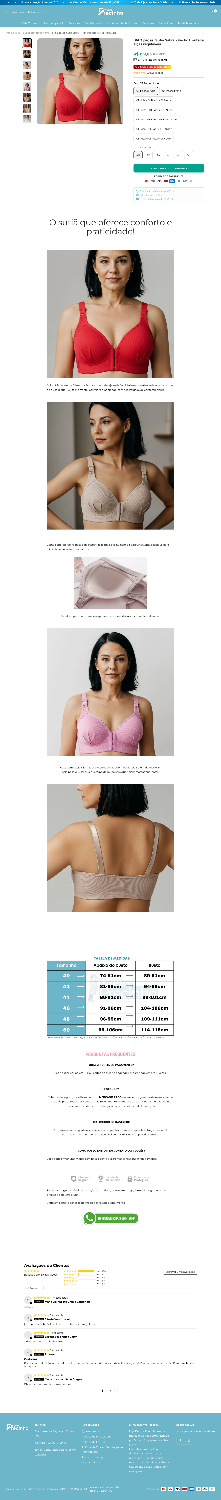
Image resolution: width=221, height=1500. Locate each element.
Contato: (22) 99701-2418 (50, 1442)
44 (158, 155)
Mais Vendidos (91, 1462)
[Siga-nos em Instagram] (189, 1440)
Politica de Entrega (94, 1442)
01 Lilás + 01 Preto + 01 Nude (153, 100)
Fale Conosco (30, 23)
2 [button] (106, 1390)
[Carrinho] (213, 12)
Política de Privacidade (96, 1436)
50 (188, 155)
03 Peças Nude (145, 90)
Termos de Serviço (93, 1457)
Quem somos (90, 1431)
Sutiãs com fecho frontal (122, 23)
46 (168, 155)
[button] (70, 1271)
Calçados (148, 23)
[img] (42, 1297)
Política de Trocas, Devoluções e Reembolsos (102, 1449)
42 (148, 155)
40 (138, 155)
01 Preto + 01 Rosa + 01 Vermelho (156, 119)
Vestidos (74, 23)
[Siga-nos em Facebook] (180, 1440)
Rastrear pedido (54, 23)
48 (178, 155)
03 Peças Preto (171, 90)
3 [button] (110, 1390)
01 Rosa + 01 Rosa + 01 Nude (153, 138)
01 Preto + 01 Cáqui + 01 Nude (154, 109)
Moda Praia (166, 23)
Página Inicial (13, 32)
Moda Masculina (188, 23)
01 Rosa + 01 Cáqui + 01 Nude (154, 128)
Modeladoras (93, 23)
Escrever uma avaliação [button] (180, 1271)
